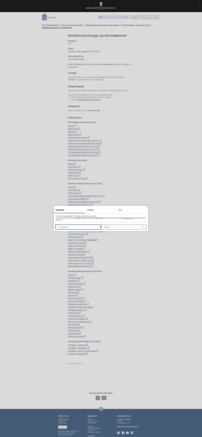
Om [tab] (120, 210)
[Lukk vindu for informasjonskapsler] (146, 207)
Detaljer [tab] (90, 210)
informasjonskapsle (127, 218)
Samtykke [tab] (60, 210)
